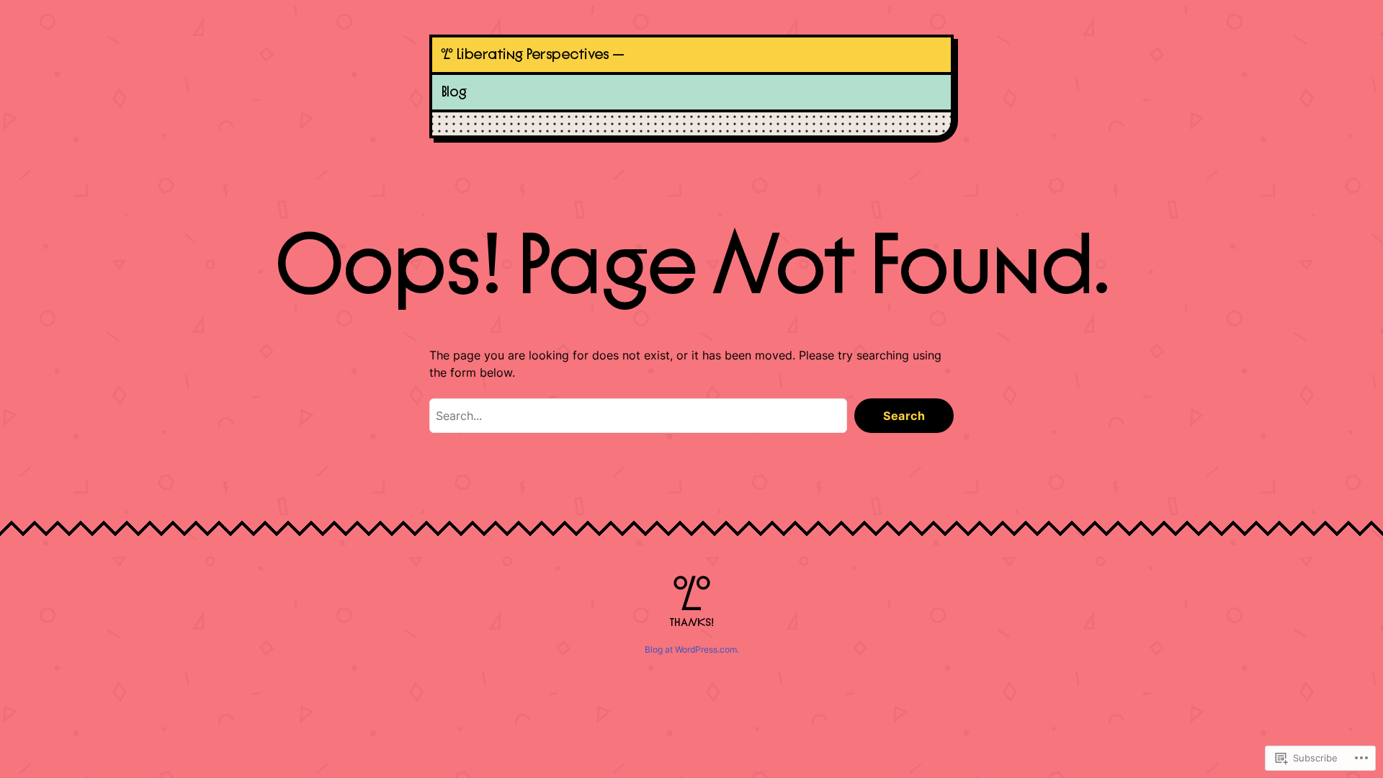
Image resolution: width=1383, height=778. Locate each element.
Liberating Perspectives (532, 54)
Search (904, 415)
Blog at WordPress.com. (692, 649)
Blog (454, 91)
